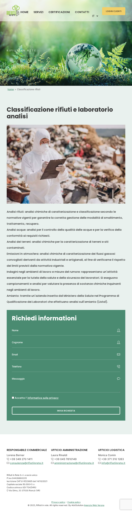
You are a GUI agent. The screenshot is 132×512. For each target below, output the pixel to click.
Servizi (38, 12)
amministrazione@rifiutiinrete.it (74, 463)
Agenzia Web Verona (94, 505)
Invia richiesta (66, 410)
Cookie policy (74, 502)
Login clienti (114, 11)
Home (24, 12)
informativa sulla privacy (43, 397)
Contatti (82, 12)
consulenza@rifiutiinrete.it (26, 463)
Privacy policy (58, 502)
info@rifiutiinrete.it (113, 463)
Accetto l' (37, 397)
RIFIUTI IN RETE (13, 9)
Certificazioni (59, 12)
